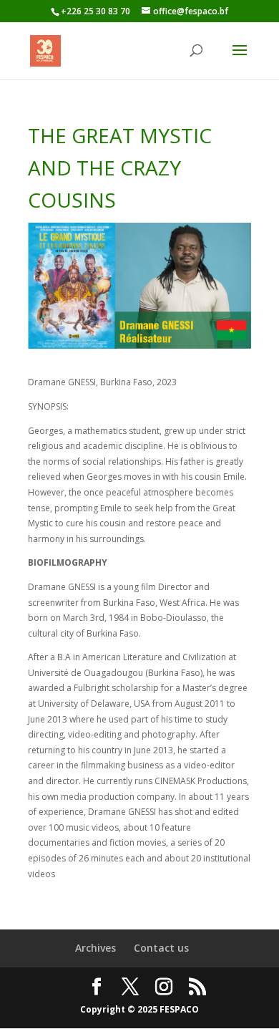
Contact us (161, 948)
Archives (95, 948)
